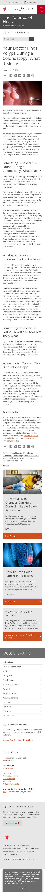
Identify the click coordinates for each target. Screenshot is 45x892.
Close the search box (36, 9)
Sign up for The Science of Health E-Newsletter (19, 636)
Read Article (10, 536)
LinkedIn (24, 75)
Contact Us (7, 773)
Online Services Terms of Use (16, 883)
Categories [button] (20, 32)
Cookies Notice (33, 874)
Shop (28, 9)
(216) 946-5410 (9, 768)
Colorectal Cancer (14, 453)
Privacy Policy (16, 874)
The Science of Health (17, 19)
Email (28, 75)
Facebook (11, 75)
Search (31, 39)
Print (32, 75)
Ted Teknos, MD (19, 139)
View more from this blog (13, 26)
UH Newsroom (9, 779)
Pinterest (19, 75)
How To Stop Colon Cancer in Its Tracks (19, 574)
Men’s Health (8, 458)
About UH (7, 781)
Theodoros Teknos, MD (12, 461)
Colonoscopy (18, 455)
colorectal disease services (21, 438)
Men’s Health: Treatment (24, 458)
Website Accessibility (11, 784)
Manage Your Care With (18, 740)
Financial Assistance (11, 776)
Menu (41, 11)
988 (4, 792)
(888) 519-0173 (17, 653)
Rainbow (16, 9)
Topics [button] (6, 32)
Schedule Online (31, 2)
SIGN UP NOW (11, 823)
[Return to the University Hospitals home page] (4, 9)
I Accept (22, 888)
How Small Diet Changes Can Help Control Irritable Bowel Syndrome (21, 504)
